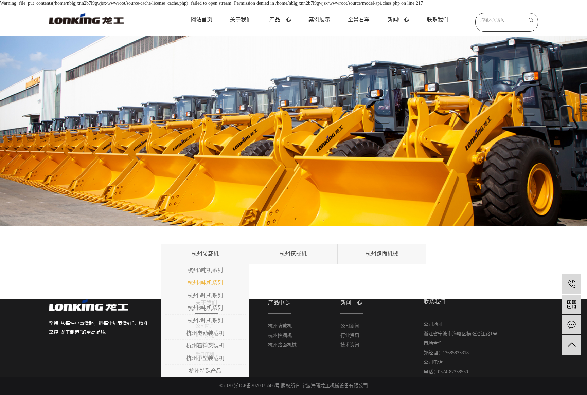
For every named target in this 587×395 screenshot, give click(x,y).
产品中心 (280, 19)
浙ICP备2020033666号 (257, 385)
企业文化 (204, 335)
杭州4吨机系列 (205, 283)
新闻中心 (398, 19)
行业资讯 (349, 335)
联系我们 (437, 19)
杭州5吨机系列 (205, 295)
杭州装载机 (205, 254)
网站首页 (201, 19)
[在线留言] (571, 324)
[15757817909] (571, 284)
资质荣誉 (204, 344)
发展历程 (204, 354)
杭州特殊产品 (205, 371)
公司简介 (204, 325)
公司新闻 (349, 325)
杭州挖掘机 (293, 254)
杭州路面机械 (382, 254)
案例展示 (319, 19)
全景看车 (359, 19)
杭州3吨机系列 (205, 270)
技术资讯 (349, 344)
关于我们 (241, 19)
